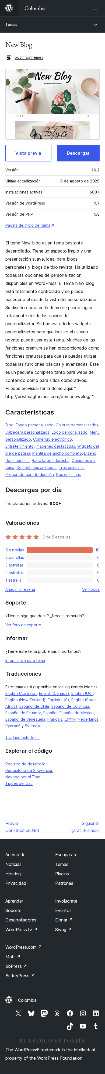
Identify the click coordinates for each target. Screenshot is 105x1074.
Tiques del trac (19, 783)
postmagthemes (29, 57)
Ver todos (91, 589)
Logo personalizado (70, 432)
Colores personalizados (77, 425)
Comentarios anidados (36, 467)
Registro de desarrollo (25, 764)
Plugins (62, 873)
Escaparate (66, 854)
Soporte (13, 910)
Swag (63, 929)
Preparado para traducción (29, 474)
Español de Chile (34, 706)
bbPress (16, 966)
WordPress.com (23, 947)
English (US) (58, 699)
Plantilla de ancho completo (57, 453)
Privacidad (15, 883)
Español (50, 712)
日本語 (70, 719)
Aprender (14, 901)
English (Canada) (54, 693)
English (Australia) (21, 693)
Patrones (64, 883)
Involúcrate (66, 901)
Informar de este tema (25, 660)
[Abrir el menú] (96, 8)
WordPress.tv (21, 929)
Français (54, 719)
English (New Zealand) (25, 699)
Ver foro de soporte (23, 625)
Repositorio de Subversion (29, 770)
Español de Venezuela (25, 719)
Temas (11, 24)
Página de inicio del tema (27, 225)
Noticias (13, 864)
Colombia (27, 1000)
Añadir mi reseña (20, 589)
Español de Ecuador (23, 712)
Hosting (13, 873)
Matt (12, 956)
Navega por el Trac (22, 777)
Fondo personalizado (35, 425)
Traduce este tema (22, 737)
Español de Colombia (70, 706)
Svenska (32, 725)
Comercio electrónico (52, 439)
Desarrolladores (20, 920)
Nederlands (88, 719)
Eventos (63, 910)
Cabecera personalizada (27, 432)
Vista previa (28, 153)
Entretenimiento (19, 446)
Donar (64, 920)
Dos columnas (68, 474)
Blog (9, 425)
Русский (12, 725)
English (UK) (82, 693)
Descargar (78, 153)
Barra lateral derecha (50, 460)
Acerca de (15, 854)
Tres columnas (72, 467)
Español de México (77, 712)
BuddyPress (20, 975)
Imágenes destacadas (55, 446)
